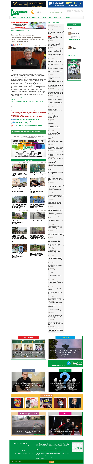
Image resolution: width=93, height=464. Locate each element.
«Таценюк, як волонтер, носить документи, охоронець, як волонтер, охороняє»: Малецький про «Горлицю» (65, 385)
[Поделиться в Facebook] (12, 45)
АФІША (49, 17)
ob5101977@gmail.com (18, 447)
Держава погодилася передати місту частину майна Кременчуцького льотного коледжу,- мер (38, 206)
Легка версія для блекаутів (56, 12)
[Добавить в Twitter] (19, 45)
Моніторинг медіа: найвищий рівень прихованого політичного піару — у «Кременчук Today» (55, 209)
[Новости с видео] (65, 370)
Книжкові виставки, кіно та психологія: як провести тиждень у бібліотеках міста (56, 196)
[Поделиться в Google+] (13, 45)
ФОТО (39, 17)
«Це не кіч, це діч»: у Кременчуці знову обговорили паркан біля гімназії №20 (38, 173)
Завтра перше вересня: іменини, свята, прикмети (55, 72)
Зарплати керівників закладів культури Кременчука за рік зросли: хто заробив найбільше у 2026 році (55, 322)
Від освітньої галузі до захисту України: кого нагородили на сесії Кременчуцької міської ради (55, 179)
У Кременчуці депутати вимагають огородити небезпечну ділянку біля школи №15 (18, 221)
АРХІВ (61, 17)
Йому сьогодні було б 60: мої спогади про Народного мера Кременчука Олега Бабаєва (74, 40)
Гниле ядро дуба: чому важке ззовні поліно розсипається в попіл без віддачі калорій (55, 265)
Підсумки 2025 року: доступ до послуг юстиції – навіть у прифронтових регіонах (74, 54)
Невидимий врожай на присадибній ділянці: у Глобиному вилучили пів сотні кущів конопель (36, 254)
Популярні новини (55, 22)
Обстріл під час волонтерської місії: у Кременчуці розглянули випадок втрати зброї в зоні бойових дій (56, 50)
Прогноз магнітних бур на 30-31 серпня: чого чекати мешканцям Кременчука (54, 276)
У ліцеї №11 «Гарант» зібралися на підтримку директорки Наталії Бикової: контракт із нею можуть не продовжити (56, 329)
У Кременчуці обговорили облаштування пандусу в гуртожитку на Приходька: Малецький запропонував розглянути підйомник (18, 189)
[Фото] (65, 413)
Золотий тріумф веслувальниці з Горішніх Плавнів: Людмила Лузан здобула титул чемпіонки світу (55, 294)
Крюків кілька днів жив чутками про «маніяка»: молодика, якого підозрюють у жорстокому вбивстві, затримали (55, 43)
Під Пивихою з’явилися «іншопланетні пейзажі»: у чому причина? (54, 222)
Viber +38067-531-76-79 (28, 453)
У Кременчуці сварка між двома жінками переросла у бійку (54, 27)
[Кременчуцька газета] (19, 12)
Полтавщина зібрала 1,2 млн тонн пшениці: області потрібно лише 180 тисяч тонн (55, 271)
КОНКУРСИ (55, 17)
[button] (14, 349)
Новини (17, 30)
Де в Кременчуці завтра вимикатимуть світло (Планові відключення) (54, 127)
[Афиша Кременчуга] (46, 395)
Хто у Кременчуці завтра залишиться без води (36, 220)
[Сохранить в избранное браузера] (21, 45)
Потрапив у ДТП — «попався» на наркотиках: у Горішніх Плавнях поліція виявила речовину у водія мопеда (55, 215)
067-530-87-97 (28, 447)
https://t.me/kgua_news (21, 122)
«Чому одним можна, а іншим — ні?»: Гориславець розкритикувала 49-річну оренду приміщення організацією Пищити (19, 206)
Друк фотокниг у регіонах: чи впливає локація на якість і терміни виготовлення (56, 116)
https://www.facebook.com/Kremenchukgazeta (27, 119)
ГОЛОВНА (15, 17)
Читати (74, 76)
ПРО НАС (68, 17)
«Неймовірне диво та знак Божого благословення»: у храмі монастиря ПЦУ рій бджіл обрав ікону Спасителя (37, 237)
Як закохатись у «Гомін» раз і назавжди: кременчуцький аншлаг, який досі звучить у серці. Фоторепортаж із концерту (65, 429)
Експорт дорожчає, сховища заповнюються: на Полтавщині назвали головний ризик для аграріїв (55, 202)
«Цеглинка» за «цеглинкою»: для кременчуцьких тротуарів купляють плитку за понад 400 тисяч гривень (55, 147)
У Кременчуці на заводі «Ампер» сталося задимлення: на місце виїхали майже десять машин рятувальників (55, 160)
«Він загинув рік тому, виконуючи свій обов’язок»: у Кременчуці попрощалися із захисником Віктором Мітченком (19, 255)
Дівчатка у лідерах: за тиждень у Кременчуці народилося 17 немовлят (56, 299)
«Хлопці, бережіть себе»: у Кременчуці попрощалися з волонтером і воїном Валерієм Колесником (55, 252)
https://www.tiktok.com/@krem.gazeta (24, 126)
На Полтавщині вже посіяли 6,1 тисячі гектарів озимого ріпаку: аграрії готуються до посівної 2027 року (56, 246)
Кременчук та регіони (24, 30)
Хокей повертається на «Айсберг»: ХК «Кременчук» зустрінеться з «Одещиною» (55, 122)
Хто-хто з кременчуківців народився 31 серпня (55, 289)
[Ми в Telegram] (65, 363)
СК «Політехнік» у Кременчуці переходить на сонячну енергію (54, 310)
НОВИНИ (22, 17)
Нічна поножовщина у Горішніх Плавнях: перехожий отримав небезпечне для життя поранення (55, 98)
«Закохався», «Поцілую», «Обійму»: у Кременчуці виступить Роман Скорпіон (56, 77)
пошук (74, 24)
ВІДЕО (44, 17)
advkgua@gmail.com (18, 455)
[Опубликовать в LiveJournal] (15, 45)
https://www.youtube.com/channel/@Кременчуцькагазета (30, 125)
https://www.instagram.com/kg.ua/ (24, 121)
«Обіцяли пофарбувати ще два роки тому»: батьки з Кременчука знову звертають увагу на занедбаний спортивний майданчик (55, 315)
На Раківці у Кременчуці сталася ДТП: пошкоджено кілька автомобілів (56, 61)
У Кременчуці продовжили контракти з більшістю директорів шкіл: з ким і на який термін (56, 240)
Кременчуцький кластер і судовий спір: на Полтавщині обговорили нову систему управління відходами (56, 185)
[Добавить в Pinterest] (17, 45)
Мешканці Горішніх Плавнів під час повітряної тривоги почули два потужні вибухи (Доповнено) (65, 352)
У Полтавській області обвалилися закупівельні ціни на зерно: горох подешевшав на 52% (55, 227)
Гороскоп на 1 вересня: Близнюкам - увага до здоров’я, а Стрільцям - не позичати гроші (55, 191)
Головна (13, 30)
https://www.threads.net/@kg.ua (23, 123)
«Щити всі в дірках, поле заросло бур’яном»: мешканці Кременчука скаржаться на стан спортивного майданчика (55, 304)
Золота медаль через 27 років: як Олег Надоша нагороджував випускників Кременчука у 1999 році (55, 259)
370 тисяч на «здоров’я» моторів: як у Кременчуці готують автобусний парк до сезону (19, 173)
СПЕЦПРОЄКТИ (31, 17)
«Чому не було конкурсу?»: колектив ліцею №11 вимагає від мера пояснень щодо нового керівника (55, 283)
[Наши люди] (28, 370)
